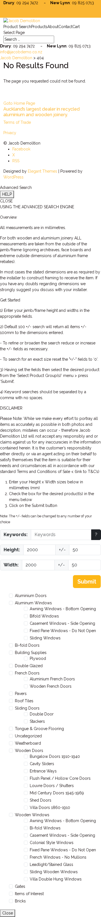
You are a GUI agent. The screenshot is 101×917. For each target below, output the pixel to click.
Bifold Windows (44, 616)
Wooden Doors (29, 750)
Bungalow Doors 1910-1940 (55, 756)
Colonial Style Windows (52, 842)
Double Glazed (29, 666)
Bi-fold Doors (27, 645)
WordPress (13, 177)
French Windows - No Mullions (58, 857)
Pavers (21, 693)
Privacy (9, 133)
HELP (7, 194)
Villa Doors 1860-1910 (50, 807)
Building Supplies (31, 652)
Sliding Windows (45, 638)
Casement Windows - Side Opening (62, 623)
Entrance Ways (43, 771)
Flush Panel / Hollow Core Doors (60, 778)
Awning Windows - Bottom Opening (63, 609)
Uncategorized (28, 736)
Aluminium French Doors (52, 679)
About (52, 26)
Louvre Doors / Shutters (52, 785)
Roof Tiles (24, 701)
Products (39, 26)
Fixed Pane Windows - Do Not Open (63, 630)
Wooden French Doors (51, 686)
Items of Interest (29, 893)
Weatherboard (28, 743)
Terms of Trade (17, 122)
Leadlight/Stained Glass (51, 864)
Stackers (37, 721)
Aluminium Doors (31, 595)
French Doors (27, 673)
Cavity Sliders (42, 764)
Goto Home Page (19, 103)
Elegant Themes (42, 171)
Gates (20, 886)
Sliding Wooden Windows (54, 872)
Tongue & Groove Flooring (39, 728)
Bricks (20, 901)
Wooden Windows (32, 815)
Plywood (38, 658)
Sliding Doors (27, 708)
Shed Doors (40, 800)
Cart (76, 26)
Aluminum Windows (33, 603)
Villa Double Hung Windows (56, 879)
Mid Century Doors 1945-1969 (57, 793)
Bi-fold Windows (45, 828)
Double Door (42, 714)
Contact (65, 26)
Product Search (17, 26)
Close (7, 913)
